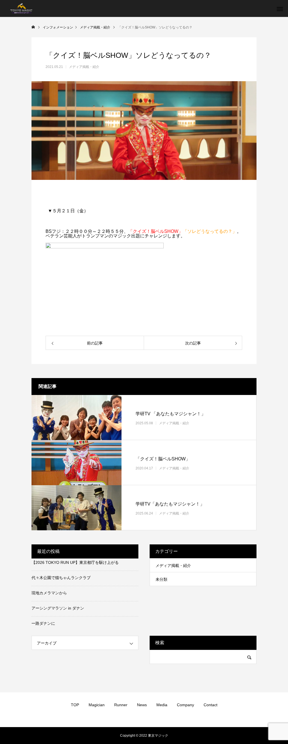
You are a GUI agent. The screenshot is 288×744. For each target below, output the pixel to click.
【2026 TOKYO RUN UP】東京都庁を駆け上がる (75, 562)
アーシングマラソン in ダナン (58, 608)
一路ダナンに (43, 623)
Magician (97, 705)
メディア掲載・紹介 (84, 67)
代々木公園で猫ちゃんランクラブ (61, 577)
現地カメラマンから (49, 593)
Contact (210, 705)
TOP (75, 705)
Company (185, 705)
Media (161, 705)
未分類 (161, 579)
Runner (120, 705)
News (142, 705)
